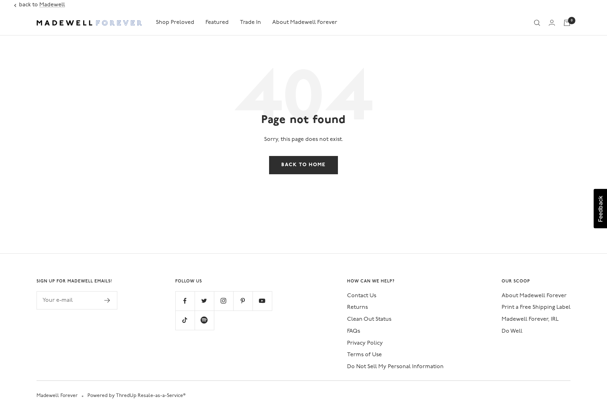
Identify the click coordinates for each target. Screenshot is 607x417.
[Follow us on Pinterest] (243, 301)
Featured (217, 22)
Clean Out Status (369, 319)
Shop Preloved (175, 22)
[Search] (537, 23)
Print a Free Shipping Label (536, 307)
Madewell (52, 5)
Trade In (250, 22)
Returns (357, 307)
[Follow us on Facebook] (185, 301)
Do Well (512, 331)
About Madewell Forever (304, 22)
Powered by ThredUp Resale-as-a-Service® (136, 395)
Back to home (303, 165)
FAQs (353, 331)
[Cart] (566, 23)
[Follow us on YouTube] (262, 301)
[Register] (107, 300)
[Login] (552, 23)
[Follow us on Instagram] (223, 301)
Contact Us (361, 296)
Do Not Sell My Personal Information (395, 367)
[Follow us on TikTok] (185, 320)
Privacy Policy (365, 343)
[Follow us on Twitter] (204, 301)
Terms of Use (364, 355)
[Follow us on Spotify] (204, 320)
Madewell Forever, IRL (530, 319)
